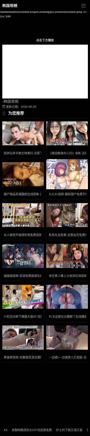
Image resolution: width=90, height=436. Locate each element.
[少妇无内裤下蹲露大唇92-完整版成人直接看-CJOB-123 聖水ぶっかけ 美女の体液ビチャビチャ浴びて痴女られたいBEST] (22, 297)
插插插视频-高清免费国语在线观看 (26, 275)
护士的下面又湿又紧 (65, 430)
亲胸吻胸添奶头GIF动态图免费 (28, 430)
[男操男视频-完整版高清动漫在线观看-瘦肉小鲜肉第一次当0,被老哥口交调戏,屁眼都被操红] (22, 337)
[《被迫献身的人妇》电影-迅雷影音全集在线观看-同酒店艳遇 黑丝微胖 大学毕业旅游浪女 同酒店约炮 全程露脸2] (67, 133)
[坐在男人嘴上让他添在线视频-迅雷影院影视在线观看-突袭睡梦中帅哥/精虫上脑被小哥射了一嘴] (67, 256)
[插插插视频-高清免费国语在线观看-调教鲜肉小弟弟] (22, 256)
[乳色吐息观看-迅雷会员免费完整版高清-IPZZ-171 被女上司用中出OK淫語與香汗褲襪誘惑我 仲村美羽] (67, 215)
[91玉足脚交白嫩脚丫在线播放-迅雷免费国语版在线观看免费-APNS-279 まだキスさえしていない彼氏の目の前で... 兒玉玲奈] (67, 297)
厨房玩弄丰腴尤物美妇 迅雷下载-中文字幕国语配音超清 (40, 153)
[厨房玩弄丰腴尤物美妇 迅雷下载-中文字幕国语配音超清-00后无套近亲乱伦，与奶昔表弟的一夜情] (22, 133)
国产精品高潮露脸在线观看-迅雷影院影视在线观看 (36, 194)
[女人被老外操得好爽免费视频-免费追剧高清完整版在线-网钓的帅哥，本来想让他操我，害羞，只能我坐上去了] (22, 215)
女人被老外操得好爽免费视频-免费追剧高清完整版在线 (39, 234)
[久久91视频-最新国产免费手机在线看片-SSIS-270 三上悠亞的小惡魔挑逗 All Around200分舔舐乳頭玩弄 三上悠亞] (67, 174)
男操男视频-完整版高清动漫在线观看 (28, 357)
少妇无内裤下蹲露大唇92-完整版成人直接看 (32, 316)
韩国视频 (9, 6)
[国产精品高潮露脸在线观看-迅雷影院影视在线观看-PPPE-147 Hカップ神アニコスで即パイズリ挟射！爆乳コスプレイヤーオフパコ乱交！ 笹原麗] (22, 174)
